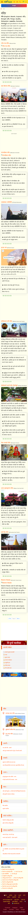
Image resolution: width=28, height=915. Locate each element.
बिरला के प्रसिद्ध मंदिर (18, 877)
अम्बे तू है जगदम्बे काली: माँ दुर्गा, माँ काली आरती (12, 750)
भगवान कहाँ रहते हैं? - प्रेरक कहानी (10, 837)
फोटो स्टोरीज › (7, 816)
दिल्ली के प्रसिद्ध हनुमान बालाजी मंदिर (10, 884)
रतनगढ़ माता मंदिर (10, 713)
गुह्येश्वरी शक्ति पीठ (10, 729)
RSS (21, 901)
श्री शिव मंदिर (4, 532)
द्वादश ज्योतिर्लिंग (5, 873)
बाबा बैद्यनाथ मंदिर (5, 86)
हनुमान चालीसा (6, 808)
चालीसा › (6, 801)
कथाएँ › (5, 758)
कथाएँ (19, 895)
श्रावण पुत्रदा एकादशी (9, 652)
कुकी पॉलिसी (15, 901)
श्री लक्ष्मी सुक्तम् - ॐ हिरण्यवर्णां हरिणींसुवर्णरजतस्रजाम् (14, 791)
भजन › (5, 772)
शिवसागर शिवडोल (5, 580)
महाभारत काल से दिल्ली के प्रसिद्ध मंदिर (10, 880)
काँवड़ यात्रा (7, 665)
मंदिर (4, 709)
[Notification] (25, 2)
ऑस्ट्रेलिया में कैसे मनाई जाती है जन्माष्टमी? (11, 853)
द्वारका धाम (4, 247)
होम (1, 8)
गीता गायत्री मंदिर (5, 442)
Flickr (17, 909)
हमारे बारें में (16, 899)
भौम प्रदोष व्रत (8, 668)
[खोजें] (20, 2)
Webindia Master (21, 911)
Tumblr (5, 909)
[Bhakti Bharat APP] (26, 455)
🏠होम (5, 895)
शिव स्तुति (14, 5)
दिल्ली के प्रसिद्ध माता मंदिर (8, 820)
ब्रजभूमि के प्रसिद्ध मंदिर (7, 875)
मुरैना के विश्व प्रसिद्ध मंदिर (8, 823)
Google (23, 909)
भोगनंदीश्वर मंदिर (5, 152)
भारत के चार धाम (18, 871)
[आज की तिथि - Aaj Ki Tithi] (17, 2)
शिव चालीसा (5, 805)
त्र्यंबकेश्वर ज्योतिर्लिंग (6, 202)
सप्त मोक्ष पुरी (14, 873)
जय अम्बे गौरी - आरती (7, 747)
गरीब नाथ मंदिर (5, 43)
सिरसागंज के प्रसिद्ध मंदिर (7, 888)
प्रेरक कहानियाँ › (8, 830)
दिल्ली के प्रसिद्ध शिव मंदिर (7, 882)
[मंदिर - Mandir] (14, 2)
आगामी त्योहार (7, 647)
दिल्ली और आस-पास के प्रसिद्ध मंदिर (9, 886)
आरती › (5, 743)
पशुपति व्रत (7, 662)
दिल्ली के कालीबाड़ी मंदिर (7, 871)
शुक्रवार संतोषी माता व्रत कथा (9, 762)
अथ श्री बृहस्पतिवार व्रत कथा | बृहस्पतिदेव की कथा (13, 765)
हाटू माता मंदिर (9, 734)
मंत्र (15, 895)
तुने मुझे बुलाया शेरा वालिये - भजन (9, 776)
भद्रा (6, 654)
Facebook (7, 907)
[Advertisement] (14, 310)
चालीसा (10, 895)
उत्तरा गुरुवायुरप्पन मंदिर (7, 488)
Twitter (21, 907)
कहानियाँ (14, 897)
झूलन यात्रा (7, 657)
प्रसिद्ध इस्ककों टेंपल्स (6, 877)
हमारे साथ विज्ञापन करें (7, 899)
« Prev (9, 618)
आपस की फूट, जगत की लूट (8, 834)
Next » (18, 618)
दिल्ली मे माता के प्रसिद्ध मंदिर (8, 869)
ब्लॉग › (5, 845)
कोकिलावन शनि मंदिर (6, 321)
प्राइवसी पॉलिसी (6, 901)
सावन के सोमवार (8, 660)
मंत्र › (5, 787)
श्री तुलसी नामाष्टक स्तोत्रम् (8, 794)
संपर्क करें (23, 899)
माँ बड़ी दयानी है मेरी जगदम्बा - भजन (10, 779)
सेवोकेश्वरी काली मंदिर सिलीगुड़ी (9, 385)
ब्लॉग (19, 897)
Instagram (14, 907)
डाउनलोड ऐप (16, 903)
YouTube (11, 909)
